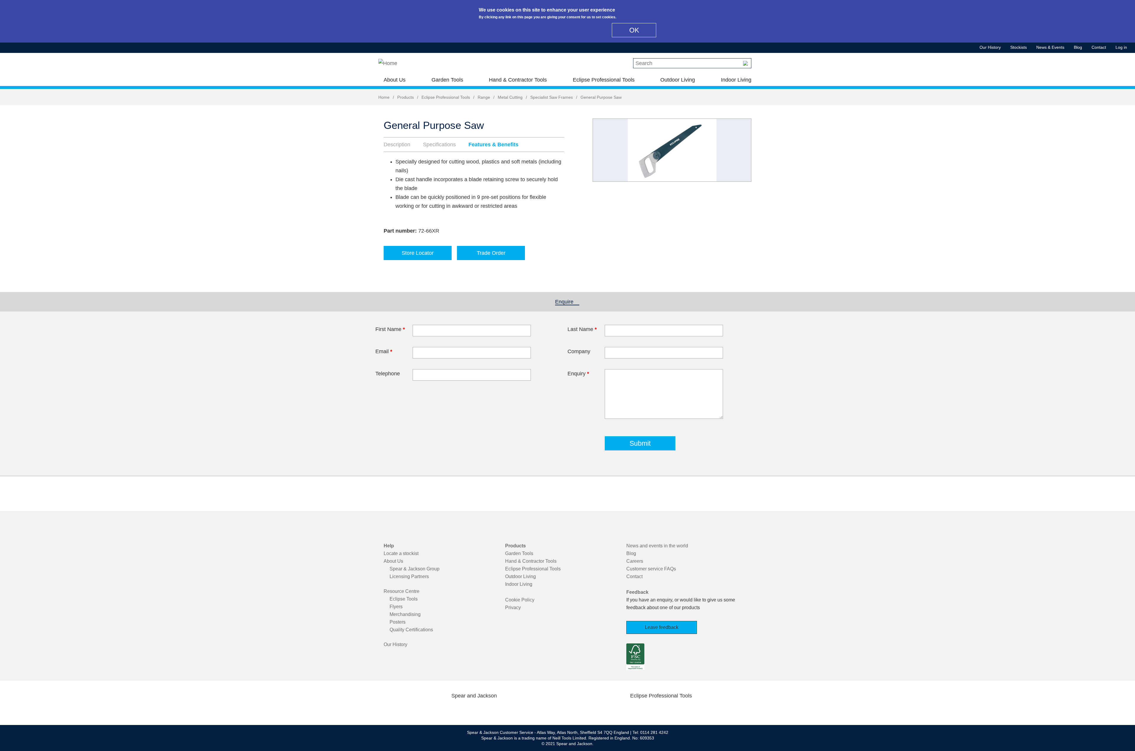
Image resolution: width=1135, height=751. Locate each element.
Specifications (439, 144)
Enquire (567, 302)
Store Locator (418, 253)
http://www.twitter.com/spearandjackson (446, 709)
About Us (395, 80)
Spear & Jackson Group (415, 568)
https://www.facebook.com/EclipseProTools (633, 709)
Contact (1099, 47)
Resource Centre (401, 591)
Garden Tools (447, 80)
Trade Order (491, 253)
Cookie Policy (519, 599)
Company (579, 351)
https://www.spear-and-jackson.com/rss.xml (521, 709)
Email (383, 351)
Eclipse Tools (404, 598)
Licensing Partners (409, 576)
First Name (390, 329)
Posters (398, 622)
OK (634, 30)
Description (397, 144)
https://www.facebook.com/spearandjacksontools (427, 709)
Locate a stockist (401, 553)
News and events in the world (657, 545)
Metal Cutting (510, 97)
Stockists (1018, 47)
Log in (1121, 47)
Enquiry (578, 374)
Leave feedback (661, 627)
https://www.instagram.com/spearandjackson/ (465, 709)
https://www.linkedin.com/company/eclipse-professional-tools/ (689, 709)
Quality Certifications (411, 629)
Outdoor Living (677, 80)
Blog (1078, 47)
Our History (990, 47)
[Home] (387, 63)
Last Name (582, 329)
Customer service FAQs (651, 568)
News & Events (1050, 47)
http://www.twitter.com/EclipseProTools (651, 709)
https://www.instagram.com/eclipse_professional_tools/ (670, 709)
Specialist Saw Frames (551, 97)
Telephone (387, 374)
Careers (634, 561)
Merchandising (405, 614)
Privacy (513, 607)
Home (384, 97)
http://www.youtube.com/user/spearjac (502, 709)
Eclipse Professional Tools (604, 80)
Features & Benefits (493, 144)
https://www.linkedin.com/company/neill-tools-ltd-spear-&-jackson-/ (483, 709)
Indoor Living (736, 80)
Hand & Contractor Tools (518, 80)
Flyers (396, 606)
